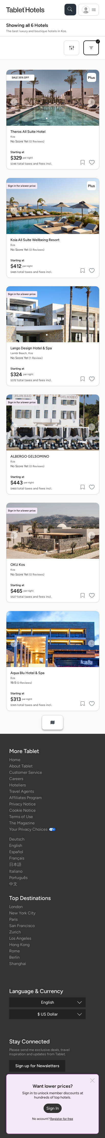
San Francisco (22, 925)
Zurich (15, 932)
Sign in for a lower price (22, 185)
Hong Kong (19, 944)
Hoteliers (17, 785)
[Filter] (71, 47)
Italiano (15, 871)
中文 (13, 884)
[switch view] (52, 722)
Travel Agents (21, 791)
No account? (52, 1119)
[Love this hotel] (92, 162)
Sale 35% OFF (20, 77)
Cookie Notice (22, 810)
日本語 (15, 864)
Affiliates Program (25, 797)
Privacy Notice (22, 804)
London (16, 906)
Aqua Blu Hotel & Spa (27, 673)
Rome (14, 951)
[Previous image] (14, 102)
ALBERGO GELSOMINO (29, 457)
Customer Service (25, 772)
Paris (13, 919)
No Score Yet (26, 358)
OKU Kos (17, 565)
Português (18, 877)
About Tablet (21, 766)
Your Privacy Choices (28, 829)
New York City (22, 913)
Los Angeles (20, 938)
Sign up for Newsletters (37, 1065)
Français (16, 858)
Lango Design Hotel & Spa (31, 348)
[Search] (70, 9)
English (15, 845)
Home (14, 759)
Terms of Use (21, 816)
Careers (16, 778)
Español (16, 851)
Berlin (14, 957)
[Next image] (91, 102)
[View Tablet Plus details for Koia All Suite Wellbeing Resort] (91, 185)
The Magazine (22, 823)
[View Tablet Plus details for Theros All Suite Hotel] (91, 77)
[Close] (92, 1081)
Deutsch (16, 839)
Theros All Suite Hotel (27, 132)
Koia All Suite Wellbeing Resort (34, 240)
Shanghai (17, 963)
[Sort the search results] (91, 47)
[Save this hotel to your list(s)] (83, 162)
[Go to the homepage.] (25, 9)
